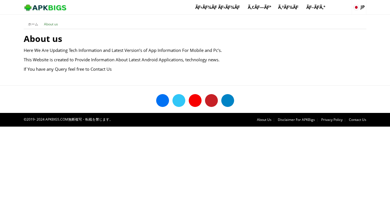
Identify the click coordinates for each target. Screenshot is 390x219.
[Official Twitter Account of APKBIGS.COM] (178, 100)
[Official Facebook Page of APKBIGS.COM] (162, 100)
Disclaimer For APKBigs (296, 119)
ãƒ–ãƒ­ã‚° (315, 7)
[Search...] (347, 4)
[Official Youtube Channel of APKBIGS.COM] (195, 100)
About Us (264, 119)
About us (51, 24)
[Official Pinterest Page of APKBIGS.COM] (211, 100)
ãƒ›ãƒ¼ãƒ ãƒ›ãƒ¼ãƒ (218, 7)
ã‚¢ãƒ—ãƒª (259, 7)
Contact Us (357, 119)
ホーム (33, 24)
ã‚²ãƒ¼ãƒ (288, 7)
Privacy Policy (332, 119)
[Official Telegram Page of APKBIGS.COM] (227, 100)
